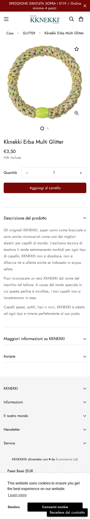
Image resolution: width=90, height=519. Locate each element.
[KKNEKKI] (45, 19)
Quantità (10, 172)
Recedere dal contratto (67, 512)
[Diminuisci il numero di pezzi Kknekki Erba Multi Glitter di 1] (27, 173)
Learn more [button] (17, 495)
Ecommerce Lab (67, 459)
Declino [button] (14, 507)
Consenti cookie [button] (55, 507)
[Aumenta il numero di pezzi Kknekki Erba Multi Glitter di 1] (80, 173)
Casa (9, 33)
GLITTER (29, 33)
